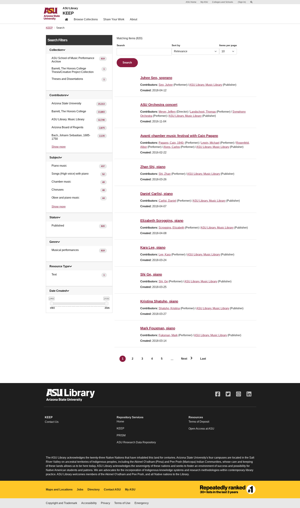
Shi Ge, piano (151, 274)
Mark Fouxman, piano (157, 328)
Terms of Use (122, 503)
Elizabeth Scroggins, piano (161, 220)
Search (121, 45)
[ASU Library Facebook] (217, 394)
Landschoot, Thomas (203, 111)
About (133, 19)
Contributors (57, 95)
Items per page (228, 45)
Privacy (105, 503)
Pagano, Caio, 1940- (171, 142)
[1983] (51, 303)
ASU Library (70, 8)
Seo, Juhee (166, 84)
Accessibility (89, 503)
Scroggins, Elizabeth (171, 227)
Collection (56, 50)
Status (53, 217)
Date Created (58, 290)
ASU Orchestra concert (158, 105)
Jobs (80, 489)
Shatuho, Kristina (169, 308)
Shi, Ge (163, 281)
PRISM (121, 435)
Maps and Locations (59, 489)
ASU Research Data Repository (136, 442)
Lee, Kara (165, 254)
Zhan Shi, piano (152, 167)
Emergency (142, 503)
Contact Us (52, 421)
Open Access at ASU (201, 428)
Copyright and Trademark (61, 503)
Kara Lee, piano (152, 247)
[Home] (53, 14)
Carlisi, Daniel (167, 200)
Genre (53, 242)
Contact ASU (112, 489)
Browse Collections (86, 19)
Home (120, 421)
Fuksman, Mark (168, 335)
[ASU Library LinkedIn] (249, 394)
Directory (94, 489)
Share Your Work (113, 19)
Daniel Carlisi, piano (156, 194)
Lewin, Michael (210, 142)
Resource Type (59, 266)
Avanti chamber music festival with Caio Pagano (179, 136)
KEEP (68, 13)
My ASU (204, 2)
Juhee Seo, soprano (156, 78)
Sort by (176, 45)
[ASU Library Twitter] (228, 394)
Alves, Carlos (171, 146)
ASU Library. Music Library (205, 84)
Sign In (242, 2)
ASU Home (191, 2)
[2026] (106, 303)
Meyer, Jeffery (167, 111)
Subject (54, 157)
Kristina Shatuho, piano (159, 301)
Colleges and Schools (222, 2)
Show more (59, 146)
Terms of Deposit (199, 421)
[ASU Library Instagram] (238, 394)
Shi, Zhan (165, 173)
